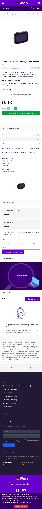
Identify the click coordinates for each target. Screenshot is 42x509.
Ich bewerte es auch (32, 299)
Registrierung (7, 421)
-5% (8, 243)
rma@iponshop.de (27, 462)
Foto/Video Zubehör (29, 14)
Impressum (29, 502)
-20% (33, 243)
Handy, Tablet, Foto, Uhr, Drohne (14, 14)
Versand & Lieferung (9, 403)
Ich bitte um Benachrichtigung (13, 252)
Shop (3, 8)
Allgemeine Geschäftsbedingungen (14, 502)
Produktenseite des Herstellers (11, 148)
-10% (21, 243)
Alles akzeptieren (21, 506)
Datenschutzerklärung (10, 400)
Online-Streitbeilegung (10, 396)
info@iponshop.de (27, 465)
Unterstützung (9, 453)
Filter (37, 14)
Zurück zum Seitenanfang (20, 368)
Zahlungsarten (7, 407)
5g (39, 143)
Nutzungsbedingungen (33, 440)
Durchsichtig (35, 135)
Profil (5, 414)
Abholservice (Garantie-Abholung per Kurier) (17, 386)
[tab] (20, 57)
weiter (32, 76)
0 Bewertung (15, 68)
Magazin (8, 8)
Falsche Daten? (35, 148)
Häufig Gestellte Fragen (10, 389)
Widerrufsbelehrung (9, 393)
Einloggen (6, 418)
